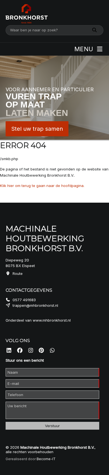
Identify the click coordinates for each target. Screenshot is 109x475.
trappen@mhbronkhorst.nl (35, 305)
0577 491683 (24, 300)
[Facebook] (19, 350)
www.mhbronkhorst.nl (52, 320)
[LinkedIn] (9, 350)
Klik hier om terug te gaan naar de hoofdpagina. (42, 185)
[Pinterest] (41, 350)
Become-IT (46, 459)
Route (18, 273)
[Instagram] (30, 350)
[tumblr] (52, 350)
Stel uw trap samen (37, 128)
